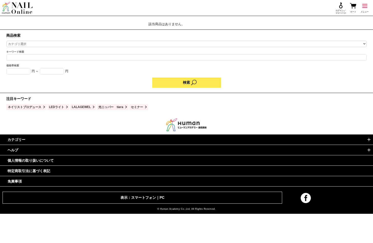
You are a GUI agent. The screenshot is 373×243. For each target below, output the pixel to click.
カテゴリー (16, 140)
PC (162, 197)
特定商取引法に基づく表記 (29, 171)
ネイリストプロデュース (24, 107)
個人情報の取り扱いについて (31, 160)
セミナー (137, 107)
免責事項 (15, 181)
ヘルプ (13, 150)
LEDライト (56, 107)
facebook (306, 198)
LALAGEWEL (81, 107)
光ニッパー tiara (110, 107)
